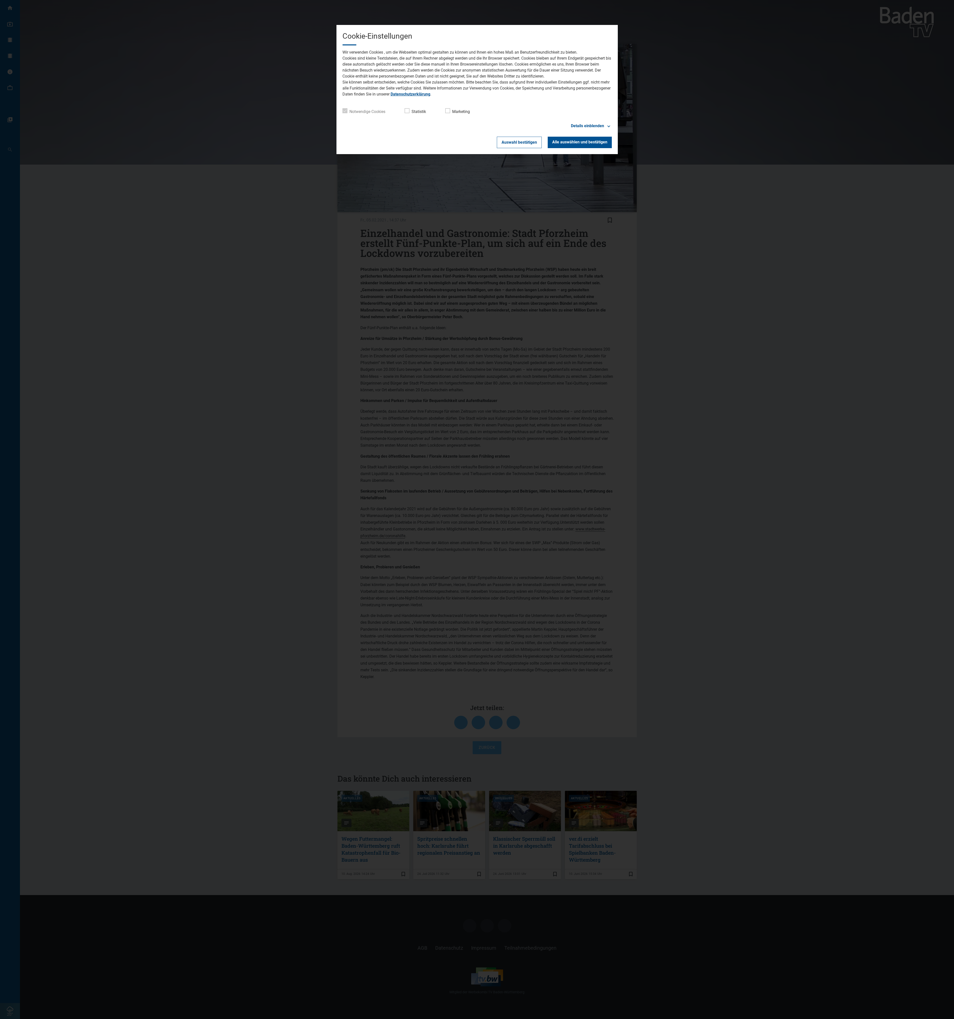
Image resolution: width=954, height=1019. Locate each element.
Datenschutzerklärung (410, 94)
